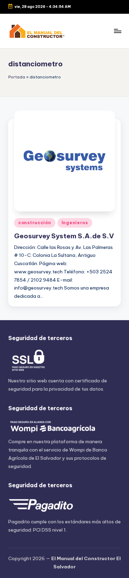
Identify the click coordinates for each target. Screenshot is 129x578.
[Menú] (117, 31)
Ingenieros (75, 222)
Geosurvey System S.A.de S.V (64, 236)
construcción (34, 222)
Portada (16, 77)
